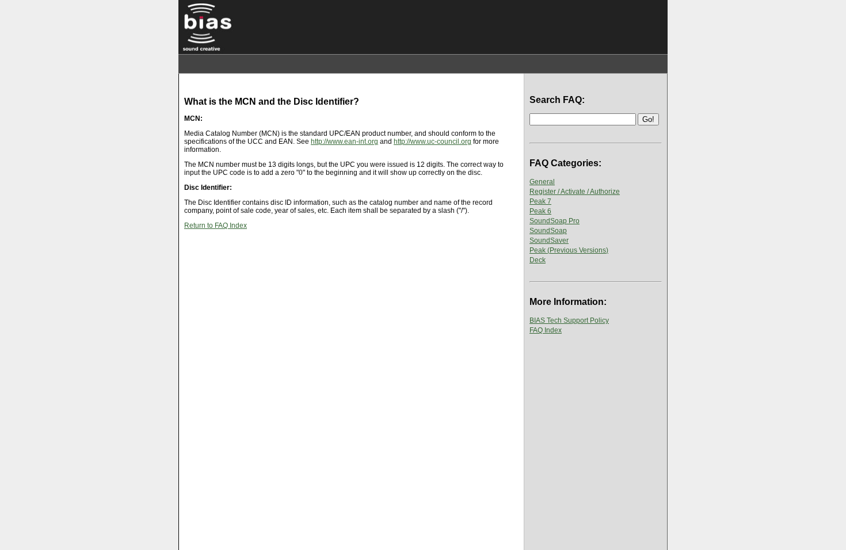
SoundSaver (549, 240)
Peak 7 (540, 201)
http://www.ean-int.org (344, 142)
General (542, 182)
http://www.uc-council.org (432, 142)
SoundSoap (548, 231)
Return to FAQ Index (215, 225)
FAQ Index (545, 330)
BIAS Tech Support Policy (569, 320)
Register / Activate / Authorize (574, 192)
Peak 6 (540, 211)
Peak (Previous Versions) (568, 250)
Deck (537, 260)
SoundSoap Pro (554, 221)
